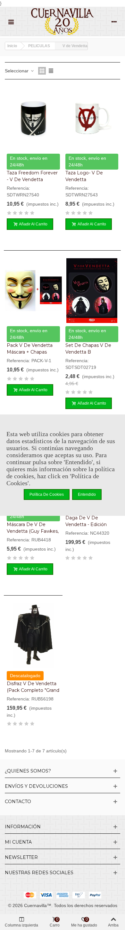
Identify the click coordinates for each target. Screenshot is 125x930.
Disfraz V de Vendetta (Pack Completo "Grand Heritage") (33, 690)
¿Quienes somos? (28, 771)
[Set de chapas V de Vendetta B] (92, 290)
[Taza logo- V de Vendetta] (92, 118)
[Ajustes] (114, 22)
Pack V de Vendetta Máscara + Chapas (30, 348)
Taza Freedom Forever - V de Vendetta (32, 176)
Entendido (87, 494)
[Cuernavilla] (62, 21)
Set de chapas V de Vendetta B (88, 348)
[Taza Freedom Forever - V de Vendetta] (33, 118)
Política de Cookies (46, 494)
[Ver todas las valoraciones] (33, 214)
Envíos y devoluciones (36, 786)
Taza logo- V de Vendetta (84, 176)
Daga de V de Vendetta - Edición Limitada (86, 524)
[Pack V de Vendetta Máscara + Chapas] (33, 290)
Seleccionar (17, 70)
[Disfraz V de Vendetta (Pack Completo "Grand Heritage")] (33, 635)
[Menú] (11, 22)
